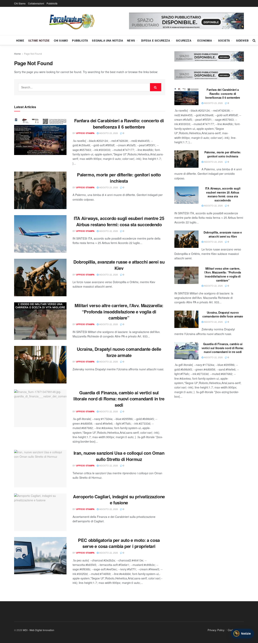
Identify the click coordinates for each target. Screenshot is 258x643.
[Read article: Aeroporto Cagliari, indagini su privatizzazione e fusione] (40, 512)
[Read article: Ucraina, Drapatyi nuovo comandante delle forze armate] (40, 364)
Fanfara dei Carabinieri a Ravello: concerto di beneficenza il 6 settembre (119, 123)
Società (224, 40)
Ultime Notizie (39, 40)
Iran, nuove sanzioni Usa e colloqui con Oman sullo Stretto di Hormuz (119, 456)
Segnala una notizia (107, 40)
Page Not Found (33, 53)
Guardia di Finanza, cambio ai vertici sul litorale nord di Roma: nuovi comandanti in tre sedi (118, 398)
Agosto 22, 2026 (108, 230)
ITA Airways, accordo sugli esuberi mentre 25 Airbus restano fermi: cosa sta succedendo (119, 221)
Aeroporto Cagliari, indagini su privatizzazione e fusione (119, 499)
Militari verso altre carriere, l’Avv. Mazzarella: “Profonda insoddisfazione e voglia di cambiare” (119, 311)
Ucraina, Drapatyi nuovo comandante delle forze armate (119, 352)
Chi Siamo (20, 3)
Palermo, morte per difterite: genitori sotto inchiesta (119, 177)
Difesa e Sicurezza (155, 40)
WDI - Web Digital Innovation (38, 630)
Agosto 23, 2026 (108, 133)
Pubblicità (52, 3)
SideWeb (242, 40)
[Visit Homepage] (72, 21)
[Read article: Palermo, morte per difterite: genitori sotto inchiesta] (40, 190)
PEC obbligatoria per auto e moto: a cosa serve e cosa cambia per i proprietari (119, 543)
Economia (204, 40)
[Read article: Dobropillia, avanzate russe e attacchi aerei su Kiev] (40, 277)
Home (20, 40)
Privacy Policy (216, 630)
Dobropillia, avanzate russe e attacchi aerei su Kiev (118, 265)
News (131, 40)
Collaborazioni (36, 3)
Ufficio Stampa (85, 133)
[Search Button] (254, 40)
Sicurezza (183, 40)
